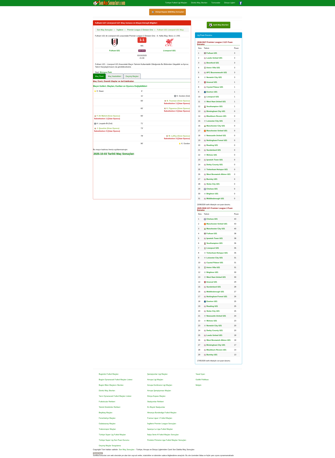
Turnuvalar (215, 3)
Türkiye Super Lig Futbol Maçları (112, 435)
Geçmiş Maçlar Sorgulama (110, 446)
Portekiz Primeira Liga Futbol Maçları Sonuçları (166, 440)
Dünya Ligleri (229, 3)
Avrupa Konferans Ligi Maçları (159, 385)
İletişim (198, 385)
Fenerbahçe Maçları (107, 418)
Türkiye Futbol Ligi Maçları (176, 3)
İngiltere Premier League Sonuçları (161, 423)
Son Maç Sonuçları (127, 449)
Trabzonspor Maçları (107, 429)
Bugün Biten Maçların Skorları (111, 385)
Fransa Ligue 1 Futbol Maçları (159, 418)
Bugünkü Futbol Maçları (109, 374)
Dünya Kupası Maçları (156, 396)
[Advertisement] (142, 178)
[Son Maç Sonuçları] (109, 3)
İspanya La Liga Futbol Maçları (160, 429)
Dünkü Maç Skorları (199, 3)
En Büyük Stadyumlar (156, 407)
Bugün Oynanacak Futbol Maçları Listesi (115, 379)
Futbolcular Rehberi (107, 401)
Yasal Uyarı (200, 374)
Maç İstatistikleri (114, 76)
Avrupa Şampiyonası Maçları (159, 390)
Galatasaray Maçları (107, 423)
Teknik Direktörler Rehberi (109, 407)
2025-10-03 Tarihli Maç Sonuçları (114, 153)
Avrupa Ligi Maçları (155, 379)
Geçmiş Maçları (132, 76)
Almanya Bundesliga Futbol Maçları (162, 412)
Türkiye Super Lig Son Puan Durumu (114, 440)
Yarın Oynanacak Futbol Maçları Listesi (115, 396)
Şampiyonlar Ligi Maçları (157, 374)
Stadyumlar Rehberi (155, 401)
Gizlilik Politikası (202, 379)
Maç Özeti (99, 76)
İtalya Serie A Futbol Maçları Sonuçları (163, 435)
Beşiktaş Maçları (105, 412)
